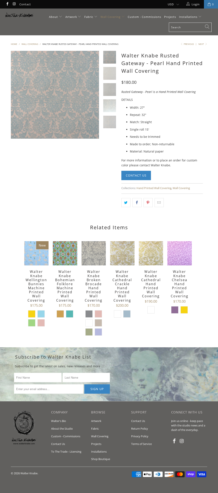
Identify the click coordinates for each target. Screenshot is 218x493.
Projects (170, 17)
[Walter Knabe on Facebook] (7, 4)
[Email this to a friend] (159, 202)
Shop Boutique (100, 459)
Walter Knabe (28, 473)
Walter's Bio (58, 421)
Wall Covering (110, 17)
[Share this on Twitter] (126, 202)
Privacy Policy (139, 436)
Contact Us (136, 175)
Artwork (71, 17)
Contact (25, 4)
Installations (188, 17)
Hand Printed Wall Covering (153, 188)
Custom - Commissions (144, 17)
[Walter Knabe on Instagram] (14, 4)
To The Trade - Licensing (66, 451)
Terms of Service (141, 444)
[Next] (94, 95)
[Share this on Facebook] (137, 202)
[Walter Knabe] (19, 16)
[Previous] (15, 95)
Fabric (88, 17)
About (54, 17)
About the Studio (62, 428)
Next (201, 44)
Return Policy (139, 428)
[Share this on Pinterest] (148, 202)
